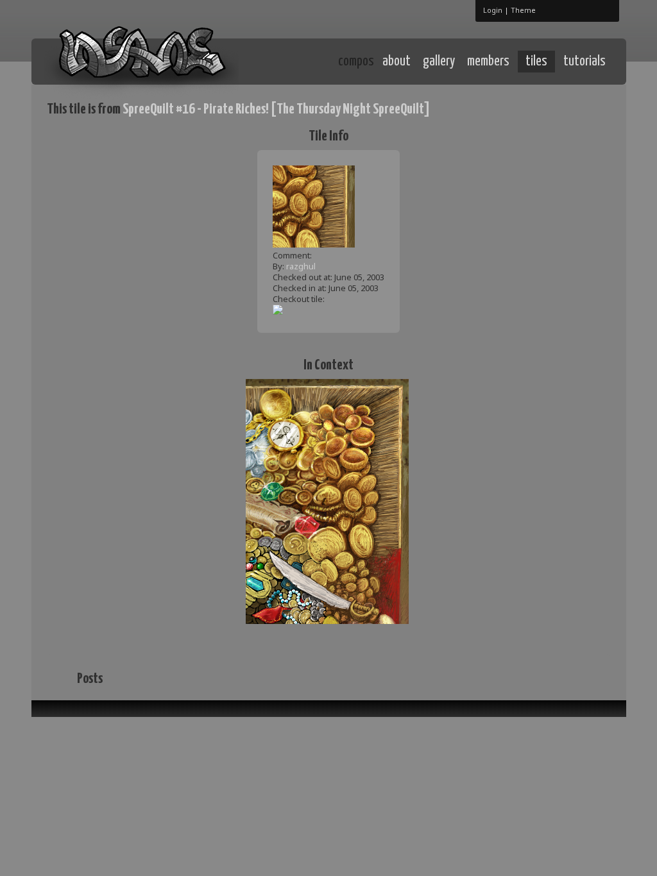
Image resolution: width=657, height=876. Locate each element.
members (488, 62)
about (396, 62)
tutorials (584, 62)
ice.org (141, 60)
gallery (439, 62)
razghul (301, 266)
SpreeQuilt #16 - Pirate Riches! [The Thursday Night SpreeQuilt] (276, 109)
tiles (536, 62)
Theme (523, 10)
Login (492, 10)
